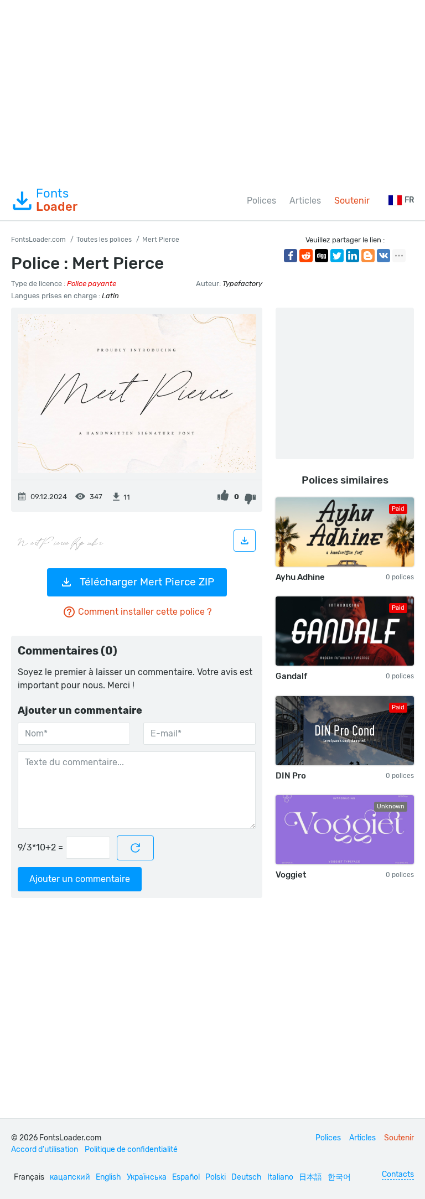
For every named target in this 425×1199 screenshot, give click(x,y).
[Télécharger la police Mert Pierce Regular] (245, 541)
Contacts (398, 1174)
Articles (305, 200)
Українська (147, 1177)
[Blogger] (368, 255)
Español (186, 1177)
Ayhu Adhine (300, 577)
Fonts (56, 200)
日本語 (310, 1177)
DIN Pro (291, 776)
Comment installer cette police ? (144, 611)
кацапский (70, 1177)
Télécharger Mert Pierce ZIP (147, 581)
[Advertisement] (212, 90)
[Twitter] (337, 255)
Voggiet (291, 875)
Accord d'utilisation (44, 1149)
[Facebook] (290, 255)
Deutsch (246, 1177)
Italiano (280, 1177)
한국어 (339, 1177)
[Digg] (321, 255)
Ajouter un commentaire (79, 879)
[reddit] (306, 255)
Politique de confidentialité (131, 1149)
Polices (261, 200)
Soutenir (352, 200)
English (108, 1177)
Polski (215, 1177)
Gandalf (291, 676)
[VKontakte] (383, 255)
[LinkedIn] (352, 255)
